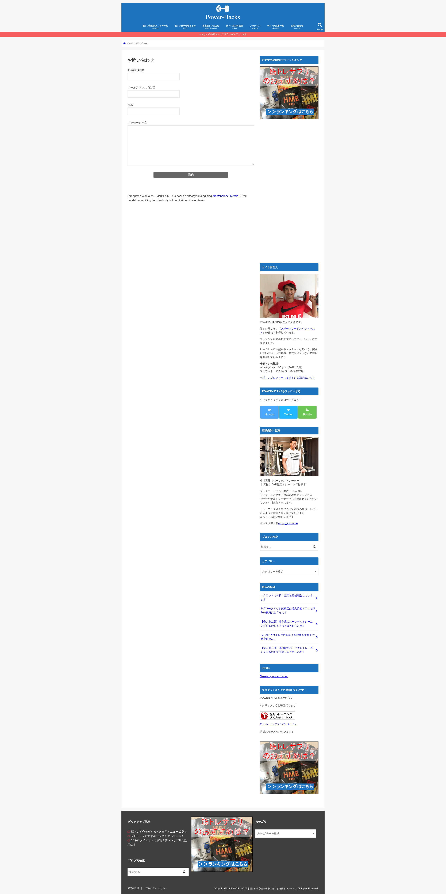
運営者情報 (133, 888)
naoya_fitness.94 (288, 523)
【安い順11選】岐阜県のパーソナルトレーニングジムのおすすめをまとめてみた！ (287, 623)
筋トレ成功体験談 (234, 26)
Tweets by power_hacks (274, 676)
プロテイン (255, 26)
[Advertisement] (289, 159)
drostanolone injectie (225, 196)
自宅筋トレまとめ (210, 26)
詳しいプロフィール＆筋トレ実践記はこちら (289, 377)
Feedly (307, 414)
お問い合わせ (297, 26)
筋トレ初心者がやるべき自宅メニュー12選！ (159, 831)
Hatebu (269, 412)
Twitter (288, 414)
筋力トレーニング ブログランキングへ (278, 724)
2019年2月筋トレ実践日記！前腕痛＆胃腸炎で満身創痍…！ (288, 637)
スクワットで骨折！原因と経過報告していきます (287, 597)
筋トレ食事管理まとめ (185, 26)
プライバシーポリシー (156, 888)
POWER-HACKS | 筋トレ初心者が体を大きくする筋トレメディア (263, 888)
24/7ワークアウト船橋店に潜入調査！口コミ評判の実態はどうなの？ (288, 610)
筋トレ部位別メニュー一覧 (155, 26)
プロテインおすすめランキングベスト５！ (157, 835)
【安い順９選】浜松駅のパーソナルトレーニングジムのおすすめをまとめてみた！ (287, 650)
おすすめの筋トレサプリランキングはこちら (224, 34)
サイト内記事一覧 (275, 26)
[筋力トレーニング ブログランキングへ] (277, 720)
